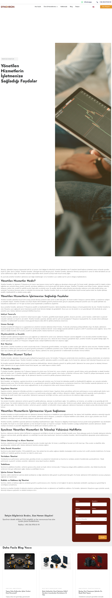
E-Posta (78, 508)
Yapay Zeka (9, 588)
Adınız (77, 501)
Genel (60, 588)
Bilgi (43, 588)
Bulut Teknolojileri (52, 588)
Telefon (94, 508)
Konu (77, 516)
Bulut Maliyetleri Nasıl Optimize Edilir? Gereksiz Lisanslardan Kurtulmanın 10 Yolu (55, 593)
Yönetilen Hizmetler (8, 59)
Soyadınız (94, 501)
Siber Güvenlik (17, 588)
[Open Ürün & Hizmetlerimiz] (57, 7)
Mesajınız (78, 523)
